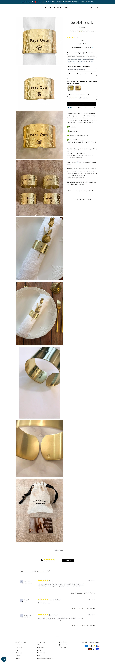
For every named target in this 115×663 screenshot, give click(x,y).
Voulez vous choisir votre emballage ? (78, 94)
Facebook (63, 642)
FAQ (17, 650)
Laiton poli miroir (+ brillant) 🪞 (82, 47)
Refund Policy (41, 650)
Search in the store (21, 642)
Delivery (18, 655)
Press (38, 655)
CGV (38, 645)
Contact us (19, 647)
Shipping (79, 31)
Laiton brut (82, 43)
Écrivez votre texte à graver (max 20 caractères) (80, 53)
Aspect (82, 40)
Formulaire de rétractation (45, 658)
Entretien (18, 653)
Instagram (64, 645)
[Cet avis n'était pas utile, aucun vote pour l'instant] (93, 593)
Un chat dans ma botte (57, 8)
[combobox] (27, 571)
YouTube (63, 647)
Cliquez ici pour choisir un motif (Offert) (78, 66)
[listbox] (82, 77)
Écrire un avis (68, 560)
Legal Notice (40, 647)
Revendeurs (19, 645)
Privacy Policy (41, 653)
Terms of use (41, 642)
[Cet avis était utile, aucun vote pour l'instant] (90, 593)
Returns (18, 658)
